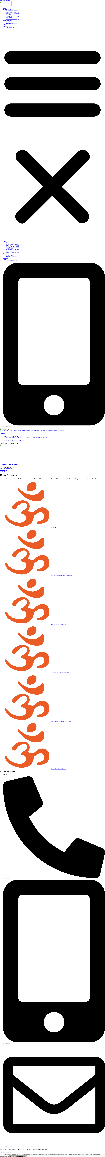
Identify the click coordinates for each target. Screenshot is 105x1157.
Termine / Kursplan (7, 20)
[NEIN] (27, 1156)
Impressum (5, 26)
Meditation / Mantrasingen (12, 19)
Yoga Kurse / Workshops (9, 9)
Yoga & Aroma (10, 15)
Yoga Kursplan (9, 21)
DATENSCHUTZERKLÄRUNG (19, 1156)
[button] (52, 134)
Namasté (2, 433)
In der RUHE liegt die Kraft (9, 464)
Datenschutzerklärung (11, 27)
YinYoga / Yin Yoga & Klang (13, 13)
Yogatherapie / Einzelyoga (12, 16)
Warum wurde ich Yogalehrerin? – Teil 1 (13, 441)
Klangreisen (9, 17)
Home (4, 8)
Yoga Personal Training (12, 10)
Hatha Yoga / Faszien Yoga (12, 12)
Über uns (5, 24)
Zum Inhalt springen (5, 0)
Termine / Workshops (11, 23)
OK (10, 1156)
